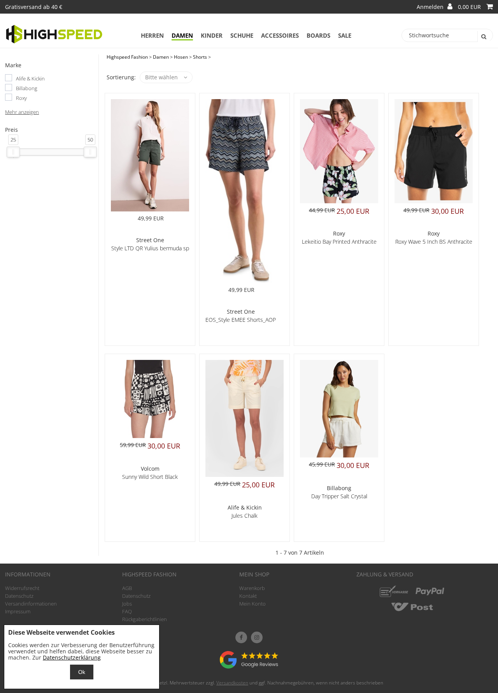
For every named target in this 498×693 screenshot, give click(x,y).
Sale (344, 35)
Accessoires (280, 35)
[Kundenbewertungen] (249, 666)
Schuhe (241, 35)
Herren (152, 35)
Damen (182, 35)
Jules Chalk (244, 515)
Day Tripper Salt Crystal (339, 496)
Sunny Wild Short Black (150, 476)
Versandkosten (232, 682)
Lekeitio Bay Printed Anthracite (339, 241)
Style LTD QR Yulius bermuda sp (150, 248)
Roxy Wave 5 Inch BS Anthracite (433, 241)
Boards (318, 35)
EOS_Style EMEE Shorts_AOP (240, 319)
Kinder (212, 35)
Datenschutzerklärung (72, 657)
